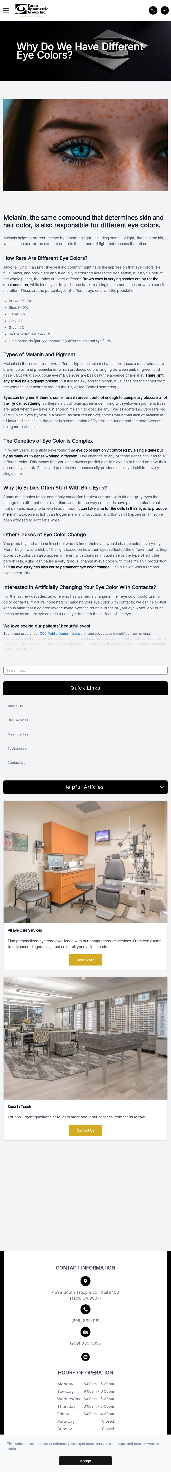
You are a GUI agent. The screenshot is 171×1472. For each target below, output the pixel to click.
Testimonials (17, 748)
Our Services (18, 720)
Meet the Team (19, 734)
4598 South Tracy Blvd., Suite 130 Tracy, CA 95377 (85, 1295)
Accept (85, 1461)
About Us (15, 706)
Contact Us (16, 762)
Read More (85, 960)
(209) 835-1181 (85, 1320)
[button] (6, 10)
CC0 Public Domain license (61, 633)
